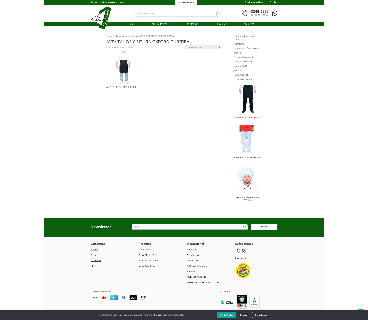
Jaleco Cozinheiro (147, 266)
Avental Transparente (149, 260)
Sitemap (191, 271)
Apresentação (159, 24)
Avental (94, 249)
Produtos (221, 24)
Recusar (244, 315)
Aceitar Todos (226, 315)
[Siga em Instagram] (275, 2)
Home (131, 24)
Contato (249, 24)
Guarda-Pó (96, 260)
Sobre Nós (192, 249)
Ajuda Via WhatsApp (196, 276)
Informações (191, 24)
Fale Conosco (193, 255)
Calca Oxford (145, 249)
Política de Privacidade (198, 266)
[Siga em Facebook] (270, 2)
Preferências (261, 315)
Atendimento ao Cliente (254, 2)
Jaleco (93, 266)
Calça (93, 255)
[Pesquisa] (217, 14)
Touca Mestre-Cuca (148, 255)
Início (108, 36)
